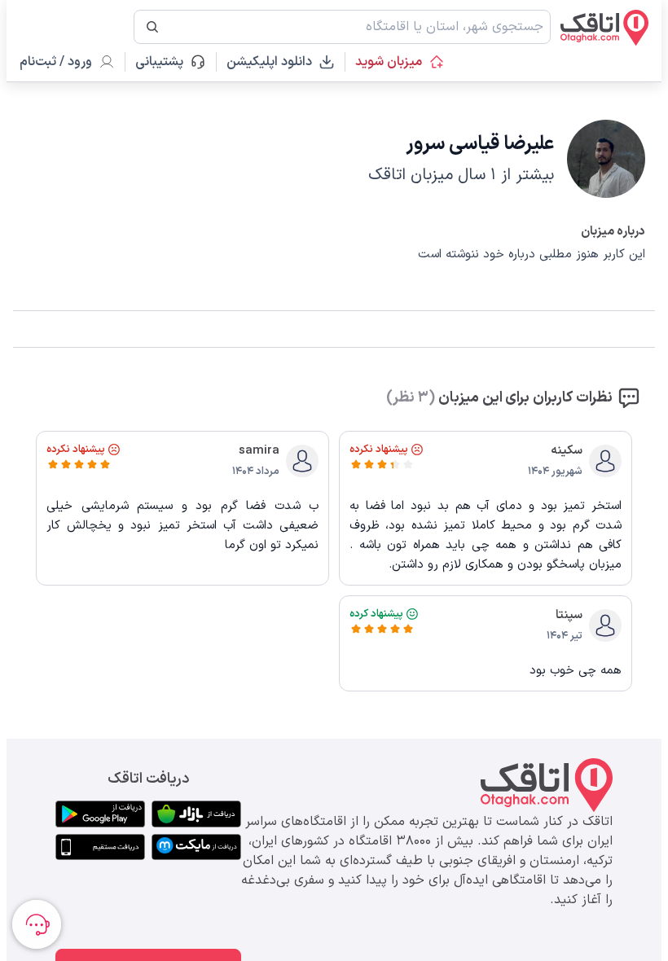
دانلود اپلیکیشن (269, 62)
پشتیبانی (166, 62)
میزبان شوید (388, 62)
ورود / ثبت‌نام (56, 62)
